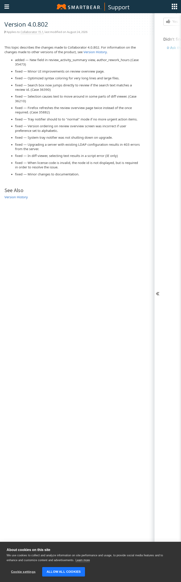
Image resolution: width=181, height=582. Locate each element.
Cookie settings (23, 571)
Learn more (82, 560)
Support (119, 7)
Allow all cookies (64, 571)
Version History (95, 52)
